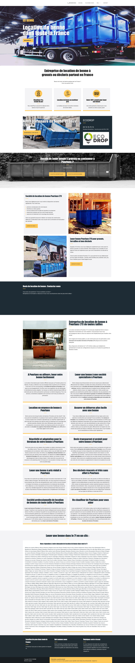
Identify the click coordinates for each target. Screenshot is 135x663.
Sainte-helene (96, 615)
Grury (67, 571)
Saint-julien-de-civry (56, 605)
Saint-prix (82, 612)
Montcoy (27, 589)
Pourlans (89, 592)
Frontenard (71, 569)
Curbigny (27, 563)
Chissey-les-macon (41, 560)
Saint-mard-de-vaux (62, 608)
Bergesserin (83, 549)
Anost (61, 547)
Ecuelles (104, 565)
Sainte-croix (89, 615)
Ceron (90, 553)
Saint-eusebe (49, 601)
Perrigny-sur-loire (45, 592)
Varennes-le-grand (88, 623)
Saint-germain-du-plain (32, 603)
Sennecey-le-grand (56, 619)
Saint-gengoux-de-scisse (76, 601)
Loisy (63, 581)
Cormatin (102, 560)
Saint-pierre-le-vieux (67, 612)
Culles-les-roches (100, 562)
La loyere (50, 578)
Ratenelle (27, 594)
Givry (48, 571)
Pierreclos (63, 592)
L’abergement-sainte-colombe (102, 572)
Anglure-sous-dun (54, 547)
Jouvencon (61, 572)
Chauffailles (56, 558)
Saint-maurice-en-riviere (85, 610)
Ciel (48, 560)
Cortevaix (34, 562)
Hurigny (99, 571)
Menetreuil (46, 585)
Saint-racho (89, 612)
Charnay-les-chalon (36, 556)
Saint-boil (38, 597)
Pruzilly (102, 592)
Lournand (81, 581)
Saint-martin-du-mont (99, 608)
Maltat (42, 583)
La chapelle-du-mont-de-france (93, 574)
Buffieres (76, 553)
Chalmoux (105, 553)
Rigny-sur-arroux (49, 594)
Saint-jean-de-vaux (45, 605)
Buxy (86, 553)
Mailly (33, 583)
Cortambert (28, 562)
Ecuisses (27, 567)
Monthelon (33, 589)
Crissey (73, 562)
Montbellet (52, 587)
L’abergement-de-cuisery (86, 572)
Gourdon (52, 571)
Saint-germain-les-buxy (60, 603)
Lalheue (48, 580)
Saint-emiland (103, 599)
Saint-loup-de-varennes (103, 606)
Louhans (75, 581)
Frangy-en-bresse (56, 569)
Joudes (55, 572)
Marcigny (51, 583)
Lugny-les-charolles (103, 581)
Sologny (43, 621)
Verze (47, 626)
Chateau (100, 556)
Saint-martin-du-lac (87, 608)
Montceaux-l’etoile (72, 587)
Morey (74, 589)
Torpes (95, 621)
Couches (46, 562)
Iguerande (28, 572)
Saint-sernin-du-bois (35, 614)
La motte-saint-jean (59, 578)
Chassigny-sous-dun (86, 556)
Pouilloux (84, 592)
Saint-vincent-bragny (52, 615)
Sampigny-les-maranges (52, 617)
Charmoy (27, 556)
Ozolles (73, 590)
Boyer (103, 551)
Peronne (105, 590)
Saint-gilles (98, 603)
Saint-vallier (36, 615)
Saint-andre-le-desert (58, 596)
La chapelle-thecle (74, 576)
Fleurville (98, 567)
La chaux (88, 576)
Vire (74, 626)
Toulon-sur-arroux (103, 621)
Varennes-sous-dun (43, 624)
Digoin (107, 563)
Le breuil (56, 580)
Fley (32, 569)
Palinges (78, 590)
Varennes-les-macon (99, 623)
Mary (101, 583)
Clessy (69, 560)
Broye (66, 553)
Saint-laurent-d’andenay (93, 605)
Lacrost (32, 580)
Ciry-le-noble (53, 560)
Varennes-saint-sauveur (31, 624)
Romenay (68, 594)
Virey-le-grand (80, 626)
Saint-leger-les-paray (47, 606)
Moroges (78, 589)
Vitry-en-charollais (92, 626)
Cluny (73, 560)
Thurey (87, 621)
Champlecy (61, 554)
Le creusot (63, 580)
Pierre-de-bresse (55, 592)
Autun (86, 547)
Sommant (57, 621)
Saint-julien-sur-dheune (80, 605)
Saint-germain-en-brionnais (45, 603)
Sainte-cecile (81, 615)
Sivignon (38, 621)
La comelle (102, 576)
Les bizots (91, 580)
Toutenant (33, 623)
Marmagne (81, 583)
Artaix (76, 547)
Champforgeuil (53, 554)
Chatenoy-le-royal (41, 558)
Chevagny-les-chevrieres (100, 558)
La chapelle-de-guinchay (77, 574)
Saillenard (98, 594)
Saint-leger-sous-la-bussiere (75, 606)
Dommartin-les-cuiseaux (31, 565)
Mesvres (74, 585)
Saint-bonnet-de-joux (59, 597)
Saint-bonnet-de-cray (47, 597)
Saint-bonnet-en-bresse (87, 597)
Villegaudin (53, 626)
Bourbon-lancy (75, 551)
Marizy (66, 583)
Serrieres (88, 619)
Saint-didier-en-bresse (72, 599)
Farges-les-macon (77, 567)
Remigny (42, 594)
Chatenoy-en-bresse (30, 558)
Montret (69, 589)
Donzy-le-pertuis (65, 565)
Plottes (69, 592)
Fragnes (48, 569)
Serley (77, 619)
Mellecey (40, 585)
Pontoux (78, 592)
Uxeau (62, 623)
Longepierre (69, 581)
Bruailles (71, 553)
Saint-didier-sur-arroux (84, 599)
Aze (93, 547)
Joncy (51, 572)
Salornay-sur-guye (40, 617)
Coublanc (40, 562)
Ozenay (68, 590)
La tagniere (90, 578)
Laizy (44, 580)
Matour (27, 585)
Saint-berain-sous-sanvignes (98, 596)
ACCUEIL (80, 3)
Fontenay (42, 569)
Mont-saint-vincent (104, 585)
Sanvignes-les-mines (69, 617)
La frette (107, 576)
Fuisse (83, 569)
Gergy (98, 569)
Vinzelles (69, 626)
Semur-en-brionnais (45, 619)
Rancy (106, 592)
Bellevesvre (77, 549)
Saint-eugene (42, 601)
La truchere (97, 578)
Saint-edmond (95, 599)
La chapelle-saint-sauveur (36, 576)
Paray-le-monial (90, 590)
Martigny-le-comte (95, 583)
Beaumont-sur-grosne (54, 549)
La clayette (95, 576)
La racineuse (68, 578)
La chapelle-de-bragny (65, 574)
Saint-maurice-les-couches (32, 612)
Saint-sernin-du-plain (47, 614)
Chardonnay (92, 554)
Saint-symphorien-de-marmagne (78, 614)
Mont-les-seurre (94, 585)
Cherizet (90, 558)
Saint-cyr (43, 599)
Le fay (68, 580)
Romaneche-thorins (60, 594)
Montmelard (45, 589)
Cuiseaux (87, 562)
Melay (36, 585)
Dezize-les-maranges (93, 563)
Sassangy (78, 617)
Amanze (46, 547)
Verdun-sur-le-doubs (95, 624)
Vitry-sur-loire (101, 626)
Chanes (66, 554)
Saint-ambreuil (36, 596)
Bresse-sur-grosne (47, 553)
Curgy (36, 563)
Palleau (83, 590)
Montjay (39, 589)
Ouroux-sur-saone (58, 590)
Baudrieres (35, 549)
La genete (28, 578)
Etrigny (59, 567)
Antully (65, 547)
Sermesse (83, 619)
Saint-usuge (106, 614)
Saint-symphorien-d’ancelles (61, 614)
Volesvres (27, 628)
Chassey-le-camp (76, 556)
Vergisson (105, 624)
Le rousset (79, 580)
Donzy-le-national (56, 565)
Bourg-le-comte (84, 551)
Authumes (81, 547)
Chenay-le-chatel (77, 558)
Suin (66, 621)
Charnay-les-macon (47, 556)
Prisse (98, 592)
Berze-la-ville (91, 549)
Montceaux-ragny (83, 587)
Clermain (59, 560)
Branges (38, 553)
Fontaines (37, 569)
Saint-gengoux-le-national (90, 601)
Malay (37, 583)
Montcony (104, 587)
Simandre (27, 621)
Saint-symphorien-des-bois (95, 614)
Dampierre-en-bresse (60, 563)
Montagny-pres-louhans (42, 587)
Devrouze (84, 563)
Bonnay (58, 551)
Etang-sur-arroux (51, 567)
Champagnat (44, 554)
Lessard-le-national (41, 581)
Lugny (95, 581)
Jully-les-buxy (75, 572)
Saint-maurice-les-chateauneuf (100, 610)
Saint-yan (75, 615)
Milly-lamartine (82, 585)
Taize (72, 621)
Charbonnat (77, 554)
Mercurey (52, 585)
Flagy (93, 567)
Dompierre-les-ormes (44, 565)
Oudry (50, 590)
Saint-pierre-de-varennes (54, 612)
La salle (84, 578)
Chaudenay (50, 558)
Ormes (42, 590)
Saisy (33, 617)
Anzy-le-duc (71, 547)
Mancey (46, 583)
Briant (54, 553)
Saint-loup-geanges (30, 608)
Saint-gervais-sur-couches (87, 603)
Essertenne (43, 567)
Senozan (64, 619)
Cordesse (96, 560)
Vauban (52, 624)
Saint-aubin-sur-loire (84, 596)
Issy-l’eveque (34, 572)
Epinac (38, 567)
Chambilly (38, 554)
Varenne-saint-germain (76, 623)
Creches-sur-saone (54, 562)
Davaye (68, 563)
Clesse (65, 560)
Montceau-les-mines (61, 587)
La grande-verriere (37, 578)
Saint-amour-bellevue (46, 596)
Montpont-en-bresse (61, 589)
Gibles (27, 571)
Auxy (90, 547)
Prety (94, 592)
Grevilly (63, 571)
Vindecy (64, 626)
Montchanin (97, 587)
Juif (69, 572)
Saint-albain (28, 596)
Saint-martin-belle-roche (74, 608)
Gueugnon (78, 571)
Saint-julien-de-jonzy (67, 605)
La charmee (82, 576)
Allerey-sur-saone (30, 547)
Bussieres (82, 553)
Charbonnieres (85, 554)
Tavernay (82, 621)
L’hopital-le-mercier (30, 574)
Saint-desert (61, 599)
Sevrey (104, 619)
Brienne (58, 553)
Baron (103, 547)
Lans (52, 580)
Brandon (33, 553)
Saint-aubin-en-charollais (71, 596)
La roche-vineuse (77, 578)
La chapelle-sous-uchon (62, 576)
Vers (36, 626)
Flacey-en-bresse (87, 567)
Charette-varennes (101, 554)
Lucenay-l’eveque (88, 581)
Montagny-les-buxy (30, 587)
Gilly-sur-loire (42, 571)
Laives (36, 580)
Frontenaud (77, 569)
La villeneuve (104, 578)
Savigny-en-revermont (93, 617)
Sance (61, 617)
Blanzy (43, 551)
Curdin (32, 563)
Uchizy (58, 623)
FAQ (98, 3)
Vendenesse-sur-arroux (83, 624)
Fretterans (64, 569)
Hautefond (84, 571)
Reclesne (36, 594)
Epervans (33, 567)
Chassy (95, 556)
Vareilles (66, 623)
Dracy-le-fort (74, 565)
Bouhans (68, 551)
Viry (85, 626)
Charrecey (61, 556)
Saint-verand (43, 615)
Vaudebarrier (58, 624)
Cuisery (93, 562)
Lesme (104, 580)
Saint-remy (96, 612)
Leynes (49, 581)
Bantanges (98, 547)
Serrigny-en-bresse (97, 619)
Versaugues (42, 626)
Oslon (46, 590)
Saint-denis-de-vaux (52, 599)
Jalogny (41, 572)
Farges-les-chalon (66, 567)
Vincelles (59, 626)
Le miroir (72, 580)
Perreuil (38, 592)
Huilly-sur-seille (92, 571)
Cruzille (82, 562)
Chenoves (85, 558)
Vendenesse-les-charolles (69, 624)
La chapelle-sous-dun (49, 576)
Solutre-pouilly (50, 621)
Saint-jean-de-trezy (34, 605)
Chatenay (105, 556)
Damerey (51, 563)
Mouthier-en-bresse (87, 589)
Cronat (78, 562)
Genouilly (93, 569)
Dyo (100, 565)
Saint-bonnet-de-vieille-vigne (73, 597)
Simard (33, 621)
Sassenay (84, 617)
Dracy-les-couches (83, 565)
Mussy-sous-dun (97, 589)
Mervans (58, 585)
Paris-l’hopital (98, 590)
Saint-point (76, 612)
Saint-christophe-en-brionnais (33, 599)
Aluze (41, 547)
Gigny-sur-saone (33, 571)
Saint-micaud (43, 612)
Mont (87, 585)
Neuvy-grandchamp (34, 590)
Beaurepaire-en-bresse (67, 549)
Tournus (27, 623)
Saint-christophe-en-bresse (102, 597)
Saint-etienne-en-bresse (31, 601)
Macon (30, 583)
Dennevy (79, 563)
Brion (62, 553)
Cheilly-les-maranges (66, 558)
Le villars (84, 580)
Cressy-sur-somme (65, 562)
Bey (96, 549)
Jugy (66, 572)
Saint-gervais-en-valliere (73, 603)
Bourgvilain (92, 551)
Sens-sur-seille (71, 619)
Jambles (46, 572)
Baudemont (28, 549)
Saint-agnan (104, 594)
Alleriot (37, 547)
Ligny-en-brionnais (56, 581)
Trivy (48, 623)
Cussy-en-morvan (43, 563)
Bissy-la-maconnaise (31, 551)
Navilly (27, 590)
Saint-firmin (57, 601)
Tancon (77, 621)
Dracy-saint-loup (93, 565)
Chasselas (68, 556)
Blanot (39, 551)
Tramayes (39, 623)
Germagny (103, 569)
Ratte (32, 594)
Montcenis (91, 587)
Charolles (55, 556)
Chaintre (100, 553)
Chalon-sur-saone (30, 554)
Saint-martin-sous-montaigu (55, 610)
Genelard (87, 569)
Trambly (44, 623)
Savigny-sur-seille (34, 619)
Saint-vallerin (28, 615)
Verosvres (32, 626)
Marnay (87, 583)
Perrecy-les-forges (30, 592)
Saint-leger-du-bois (36, 606)
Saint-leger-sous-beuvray (60, 606)
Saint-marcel (39, 608)
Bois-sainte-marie (51, 551)
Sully (69, 621)
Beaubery (45, 549)
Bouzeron (98, 551)
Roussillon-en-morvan (82, 594)
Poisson (73, 592)
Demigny (73, 563)
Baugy (40, 549)
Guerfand (72, 571)
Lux (26, 583)
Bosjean (63, 551)
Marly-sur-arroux (73, 583)
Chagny (95, 553)
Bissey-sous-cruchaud (104, 549)
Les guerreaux (98, 580)
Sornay (62, 621)
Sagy (93, 594)
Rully (90, 594)
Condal (91, 560)
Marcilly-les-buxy (59, 583)
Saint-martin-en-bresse (40, 610)
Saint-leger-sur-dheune (90, 606)
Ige (103, 571)
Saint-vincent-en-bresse (65, 615)
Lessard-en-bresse (30, 581)
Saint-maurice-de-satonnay (70, 610)
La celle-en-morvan (41, 574)
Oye (64, 590)
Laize (40, 580)
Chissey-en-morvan (30, 560)
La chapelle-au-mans (52, 574)
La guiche (44, 578)
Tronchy (53, 623)
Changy (71, 554)
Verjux (27, 626)
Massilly (106, 583)
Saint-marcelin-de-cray (50, 608)
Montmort (52, 589)
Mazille (32, 585)
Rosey (74, 594)
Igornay (106, 571)
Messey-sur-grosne (66, 585)
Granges (58, 571)
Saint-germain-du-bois (104, 601)
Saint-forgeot (64, 601)
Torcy (91, 621)
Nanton (105, 589)
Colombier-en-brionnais (82, 560)
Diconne (102, 563)
